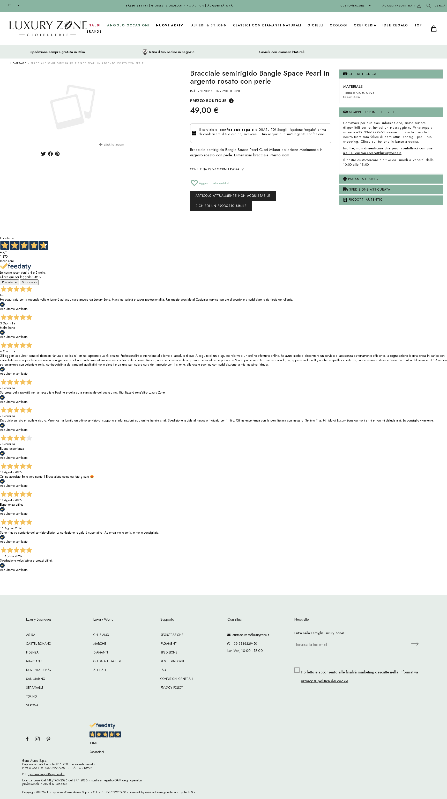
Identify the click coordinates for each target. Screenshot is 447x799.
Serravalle (34, 687)
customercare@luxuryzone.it (249, 635)
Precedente (9, 282)
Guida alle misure (107, 661)
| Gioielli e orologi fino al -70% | (179, 5)
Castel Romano (38, 643)
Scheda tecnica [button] (361, 74)
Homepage (18, 63)
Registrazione (171, 635)
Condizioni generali (176, 679)
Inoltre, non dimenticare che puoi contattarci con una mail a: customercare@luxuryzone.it (388, 150)
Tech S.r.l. (191, 792)
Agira (30, 635)
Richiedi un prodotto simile (221, 206)
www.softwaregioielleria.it (161, 792)
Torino (31, 696)
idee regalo (395, 25)
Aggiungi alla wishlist (213, 183)
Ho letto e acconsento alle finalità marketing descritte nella (359, 677)
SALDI (95, 25)
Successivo (29, 282)
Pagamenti (168, 643)
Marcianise (35, 661)
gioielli (316, 25)
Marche (99, 643)
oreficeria (365, 25)
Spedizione (168, 652)
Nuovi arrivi (170, 25)
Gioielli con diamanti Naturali (281, 52)
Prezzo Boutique (208, 100)
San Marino (35, 679)
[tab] (391, 74)
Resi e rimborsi (172, 661)
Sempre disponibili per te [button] (371, 112)
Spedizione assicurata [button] (369, 189)
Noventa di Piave (39, 670)
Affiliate (100, 670)
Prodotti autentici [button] (365, 199)
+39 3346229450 (243, 643)
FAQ (163, 670)
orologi (339, 25)
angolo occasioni (128, 25)
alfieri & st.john (209, 25)
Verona (32, 705)
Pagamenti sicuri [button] (363, 179)
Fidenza (32, 652)
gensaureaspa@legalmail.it (46, 774)
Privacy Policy (171, 687)
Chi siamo (101, 635)
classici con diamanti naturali (267, 25)
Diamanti (100, 652)
